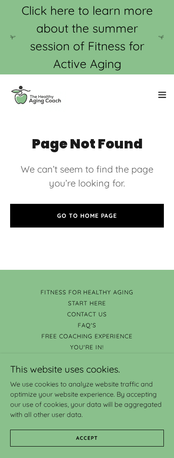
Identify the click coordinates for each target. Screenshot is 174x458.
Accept (87, 438)
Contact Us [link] (87, 314)
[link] (36, 95)
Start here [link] (87, 303)
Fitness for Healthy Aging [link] (87, 292)
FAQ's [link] (87, 325)
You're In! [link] (87, 347)
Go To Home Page (87, 215)
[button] (162, 94)
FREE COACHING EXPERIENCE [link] (87, 336)
